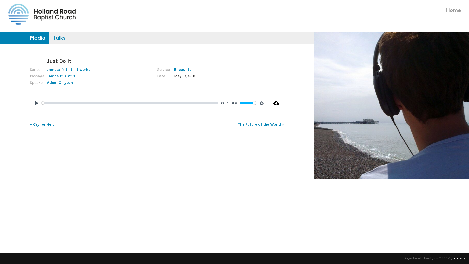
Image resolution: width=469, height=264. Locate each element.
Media (37, 38)
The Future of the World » (261, 124)
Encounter (183, 69)
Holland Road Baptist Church (42, 14)
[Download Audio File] (276, 103)
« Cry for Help (42, 124)
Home (453, 10)
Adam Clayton (60, 82)
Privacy (459, 258)
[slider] (130, 103)
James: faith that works (69, 69)
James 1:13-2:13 (61, 76)
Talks (59, 38)
